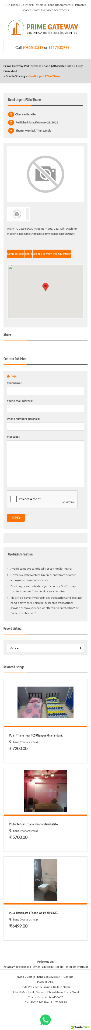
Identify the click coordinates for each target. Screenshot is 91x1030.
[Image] (45, 174)
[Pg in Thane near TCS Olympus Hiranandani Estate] (45, 702)
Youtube (83, 966)
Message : (13, 436)
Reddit (59, 966)
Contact (68, 976)
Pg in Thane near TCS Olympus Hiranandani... (36, 735)
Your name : (14, 383)
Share (28, 253)
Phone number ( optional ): (23, 418)
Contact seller (15, 253)
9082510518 (32, 47)
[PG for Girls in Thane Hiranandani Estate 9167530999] (45, 791)
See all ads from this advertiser (52, 253)
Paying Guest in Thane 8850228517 (38, 976)
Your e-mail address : (20, 401)
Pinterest (70, 966)
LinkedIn (47, 966)
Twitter (35, 966)
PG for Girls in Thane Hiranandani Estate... (34, 824)
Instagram (9, 966)
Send (16, 518)
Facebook (23, 966)
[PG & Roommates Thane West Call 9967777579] (45, 880)
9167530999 (58, 47)
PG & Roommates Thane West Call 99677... (34, 913)
